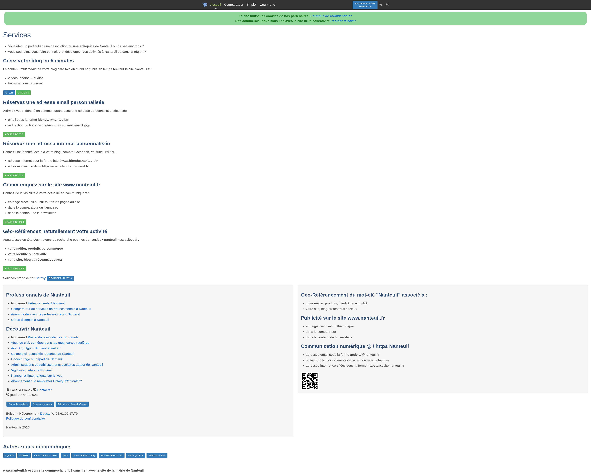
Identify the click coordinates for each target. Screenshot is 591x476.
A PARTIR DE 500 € (14, 268)
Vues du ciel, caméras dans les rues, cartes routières (50, 342)
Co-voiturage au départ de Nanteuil (37, 359)
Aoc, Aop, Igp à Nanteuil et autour (36, 348)
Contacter (44, 390)
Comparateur (233, 4)
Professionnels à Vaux (112, 455)
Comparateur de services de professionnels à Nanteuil (51, 309)
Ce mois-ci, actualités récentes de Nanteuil (42, 353)
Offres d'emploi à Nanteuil (30, 319)
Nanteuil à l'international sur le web (36, 375)
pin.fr (65, 455)
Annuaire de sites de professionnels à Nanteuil (45, 314)
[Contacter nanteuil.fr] (387, 4)
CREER (9, 93)
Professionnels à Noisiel (45, 455)
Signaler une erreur (42, 404)
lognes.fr (9, 455)
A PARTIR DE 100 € (14, 222)
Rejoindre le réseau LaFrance (72, 404)
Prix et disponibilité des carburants (53, 337)
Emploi (251, 4)
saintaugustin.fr (135, 455)
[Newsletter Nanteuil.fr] (381, 4)
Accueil (215, 4)
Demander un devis (18, 404)
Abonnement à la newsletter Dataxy (46, 381)
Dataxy (40, 278)
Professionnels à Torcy (84, 455)
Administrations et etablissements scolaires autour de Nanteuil (57, 364)
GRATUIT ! (23, 93)
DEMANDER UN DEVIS (60, 278)
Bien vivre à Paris (157, 455)
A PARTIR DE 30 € (14, 134)
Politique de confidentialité (331, 16)
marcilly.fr (24, 455)
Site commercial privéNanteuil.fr (365, 5)
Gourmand (267, 4)
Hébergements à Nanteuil (46, 303)
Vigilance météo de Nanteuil (31, 370)
